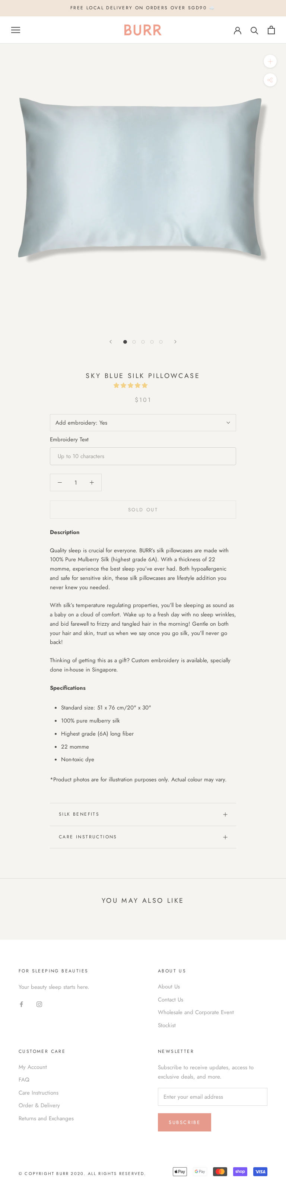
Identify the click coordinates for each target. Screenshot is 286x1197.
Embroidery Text (69, 439)
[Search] (254, 30)
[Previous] (110, 341)
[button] (131, 385)
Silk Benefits (79, 814)
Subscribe (184, 1122)
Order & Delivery (39, 1105)
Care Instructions (88, 837)
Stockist (167, 1025)
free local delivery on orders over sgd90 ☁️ (143, 7)
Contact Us (170, 1000)
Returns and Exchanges (46, 1118)
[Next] (175, 341)
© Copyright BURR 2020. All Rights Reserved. (82, 1174)
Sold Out (143, 509)
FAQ (24, 1080)
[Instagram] (39, 1004)
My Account (33, 1067)
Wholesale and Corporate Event (196, 1012)
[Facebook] (21, 1004)
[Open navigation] (15, 30)
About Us (169, 986)
